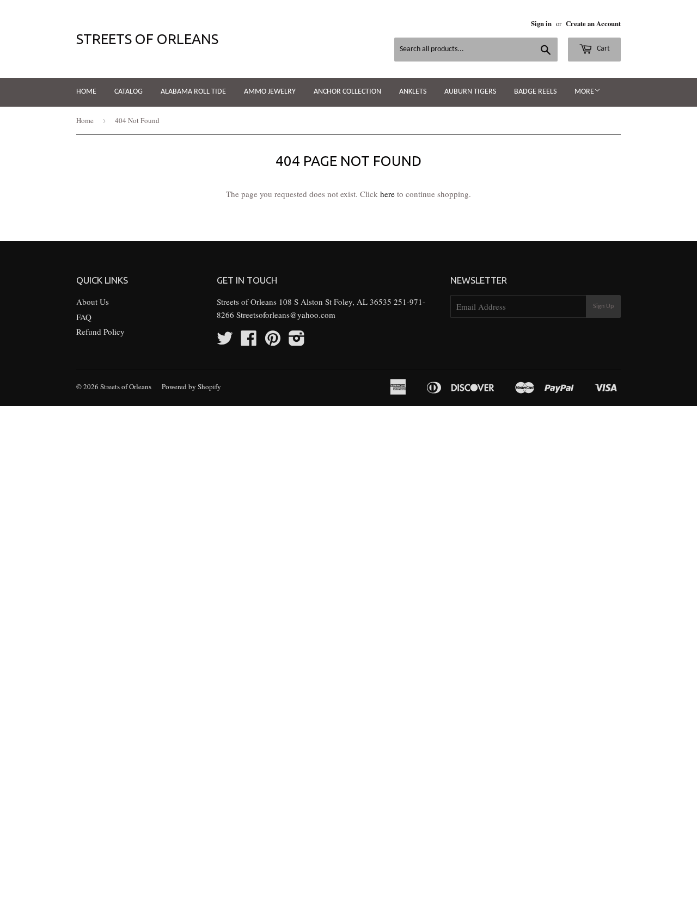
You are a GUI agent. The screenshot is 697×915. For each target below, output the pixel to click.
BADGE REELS (535, 92)
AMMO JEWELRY (270, 92)
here (387, 193)
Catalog (128, 92)
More (584, 92)
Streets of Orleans (147, 39)
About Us (92, 301)
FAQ (83, 316)
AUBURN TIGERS (470, 92)
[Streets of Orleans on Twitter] (225, 341)
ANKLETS (412, 92)
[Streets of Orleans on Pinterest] (273, 341)
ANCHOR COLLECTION (347, 92)
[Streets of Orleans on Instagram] (297, 341)
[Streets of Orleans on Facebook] (249, 341)
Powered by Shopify (191, 386)
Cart (602, 49)
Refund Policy (100, 331)
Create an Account (593, 23)
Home (86, 92)
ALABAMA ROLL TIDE (193, 92)
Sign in (541, 23)
